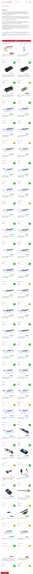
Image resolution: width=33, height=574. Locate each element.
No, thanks (16, 294)
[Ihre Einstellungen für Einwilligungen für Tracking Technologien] (31, 572)
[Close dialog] (31, 278)
